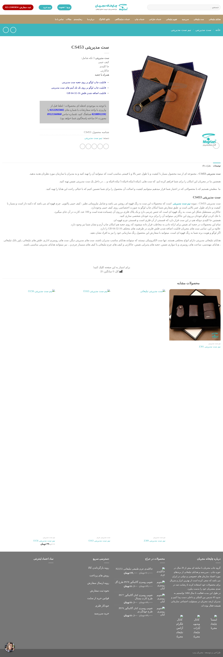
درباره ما (90, 19)
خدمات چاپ (139, 19)
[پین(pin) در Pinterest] (88, 146)
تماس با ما (59, 19)
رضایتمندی (78, 19)
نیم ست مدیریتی (181, 30)
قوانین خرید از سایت (98, 598)
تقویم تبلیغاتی (171, 19)
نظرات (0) (206, 166)
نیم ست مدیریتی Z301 (210, 346)
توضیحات (217, 166)
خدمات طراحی (155, 19)
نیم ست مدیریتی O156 (44, 540)
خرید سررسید (101, 613)
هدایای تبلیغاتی (215, 19)
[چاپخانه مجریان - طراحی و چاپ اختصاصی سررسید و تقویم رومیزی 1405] (111, 7)
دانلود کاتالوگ (104, 19)
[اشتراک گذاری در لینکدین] (82, 146)
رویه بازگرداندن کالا (98, 567)
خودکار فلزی (102, 605)
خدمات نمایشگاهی (122, 19)
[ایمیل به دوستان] (94, 146)
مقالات (68, 19)
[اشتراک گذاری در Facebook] (106, 146)
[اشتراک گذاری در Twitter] (100, 146)
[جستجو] (150, 7)
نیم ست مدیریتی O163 (99, 540)
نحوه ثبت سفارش (99, 590)
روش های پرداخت (99, 575)
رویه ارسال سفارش (98, 583)
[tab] (217, 166)
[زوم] (216, 146)
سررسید (185, 19)
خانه (218, 30)
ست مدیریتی (203, 30)
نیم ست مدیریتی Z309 (154, 540)
